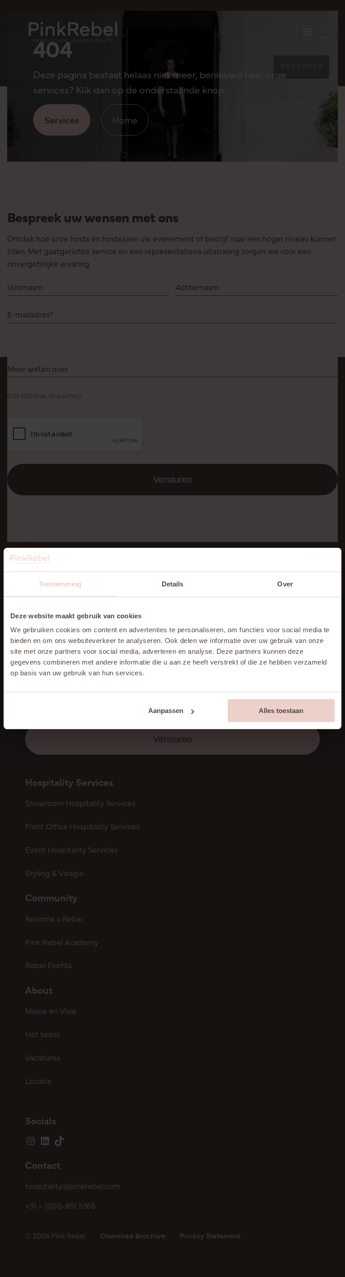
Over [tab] (284, 584)
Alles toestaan (281, 710)
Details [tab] (173, 584)
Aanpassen (165, 710)
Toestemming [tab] (60, 584)
